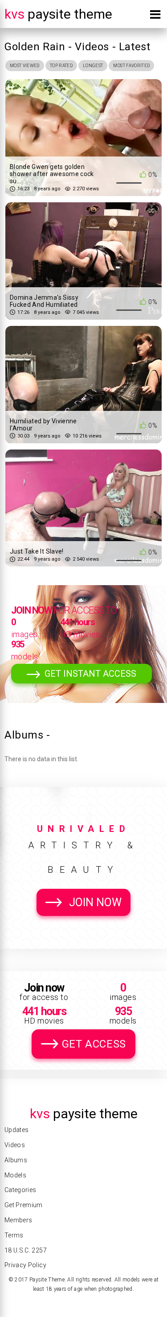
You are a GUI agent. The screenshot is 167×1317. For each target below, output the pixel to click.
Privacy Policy (25, 1265)
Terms (14, 1235)
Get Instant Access (90, 673)
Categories (20, 1189)
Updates (16, 1129)
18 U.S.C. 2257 (25, 1250)
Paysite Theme (58, 14)
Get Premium (23, 1205)
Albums (15, 1160)
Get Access (94, 1044)
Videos (14, 1144)
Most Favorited (131, 65)
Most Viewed (25, 65)
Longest (93, 65)
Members (18, 1220)
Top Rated (61, 65)
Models (15, 1175)
